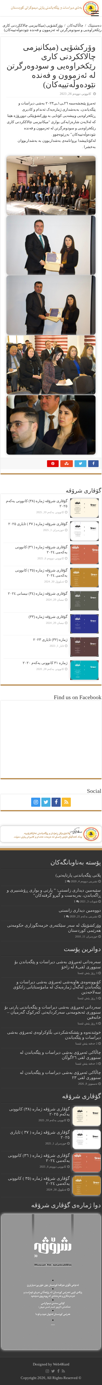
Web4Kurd (61, 1364)
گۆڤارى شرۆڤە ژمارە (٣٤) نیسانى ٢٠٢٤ (37, 593)
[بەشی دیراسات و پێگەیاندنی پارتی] (51, 8)
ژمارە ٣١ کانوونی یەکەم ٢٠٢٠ (45, 663)
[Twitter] (45, 802)
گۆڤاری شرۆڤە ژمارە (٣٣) (48, 617)
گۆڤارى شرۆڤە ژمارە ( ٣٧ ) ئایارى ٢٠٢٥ (37, 524)
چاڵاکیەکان (75, 25)
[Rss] (66, 802)
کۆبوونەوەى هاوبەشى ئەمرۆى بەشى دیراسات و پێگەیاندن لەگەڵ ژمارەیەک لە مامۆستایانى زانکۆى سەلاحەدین (57, 986)
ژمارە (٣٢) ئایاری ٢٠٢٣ (50, 639)
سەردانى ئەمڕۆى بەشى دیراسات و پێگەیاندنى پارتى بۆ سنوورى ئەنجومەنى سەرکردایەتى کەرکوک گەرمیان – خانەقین (53, 1012)
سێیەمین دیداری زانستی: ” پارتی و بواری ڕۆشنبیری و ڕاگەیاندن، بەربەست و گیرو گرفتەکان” (54, 893)
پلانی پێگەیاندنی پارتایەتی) (78, 875)
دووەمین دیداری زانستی (80, 910)
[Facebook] (56, 802)
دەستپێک (94, 25)
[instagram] (35, 802)
